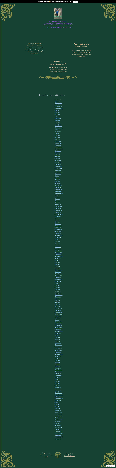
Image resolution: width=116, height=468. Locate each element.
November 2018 (58, 231)
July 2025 (57, 110)
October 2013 (58, 329)
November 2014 (58, 314)
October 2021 (58, 170)
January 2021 (58, 187)
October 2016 (58, 278)
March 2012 (58, 366)
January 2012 (58, 368)
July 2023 (57, 133)
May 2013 (57, 339)
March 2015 (58, 306)
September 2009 (59, 420)
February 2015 (58, 308)
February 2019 (58, 226)
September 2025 (59, 109)
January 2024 (58, 124)
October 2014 (58, 316)
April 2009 (57, 424)
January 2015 (58, 310)
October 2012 (58, 352)
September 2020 (59, 193)
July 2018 (57, 239)
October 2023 (58, 130)
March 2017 (58, 268)
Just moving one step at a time (81, 45)
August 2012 (58, 356)
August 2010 (58, 400)
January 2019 (58, 228)
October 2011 (58, 374)
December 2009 (58, 414)
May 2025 (57, 114)
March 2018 (58, 247)
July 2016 (57, 283)
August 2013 (58, 333)
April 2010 (57, 408)
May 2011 (57, 383)
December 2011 (58, 370)
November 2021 (58, 168)
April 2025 (57, 116)
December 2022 (58, 147)
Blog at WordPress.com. (69, 456)
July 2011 (57, 379)
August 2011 (58, 377)
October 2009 (58, 418)
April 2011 (57, 385)
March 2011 (58, 387)
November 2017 (58, 253)
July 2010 (57, 402)
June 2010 (57, 404)
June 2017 (57, 262)
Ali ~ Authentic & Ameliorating (58, 21)
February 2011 (58, 389)
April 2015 (57, 304)
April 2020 (57, 203)
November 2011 (58, 372)
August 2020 (58, 195)
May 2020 (57, 201)
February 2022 (58, 162)
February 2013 (58, 345)
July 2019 (57, 218)
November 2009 (59, 416)
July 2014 (57, 320)
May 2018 (57, 243)
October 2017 (58, 255)
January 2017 (58, 272)
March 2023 (58, 141)
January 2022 (58, 164)
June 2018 (57, 241)
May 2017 (57, 264)
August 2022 (58, 151)
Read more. (36, 54)
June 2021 (57, 178)
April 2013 (57, 341)
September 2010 (59, 399)
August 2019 (58, 216)
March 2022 (58, 160)
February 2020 (58, 206)
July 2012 (57, 358)
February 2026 (58, 103)
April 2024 (57, 122)
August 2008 (58, 439)
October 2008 (58, 435)
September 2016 (59, 279)
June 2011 (57, 381)
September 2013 (58, 331)
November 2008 (59, 433)
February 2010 (58, 412)
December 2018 (58, 229)
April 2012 (57, 364)
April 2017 (57, 266)
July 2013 (57, 335)
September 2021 (59, 172)
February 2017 (58, 270)
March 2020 (58, 205)
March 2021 (58, 183)
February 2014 (58, 322)
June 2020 (57, 199)
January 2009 (58, 429)
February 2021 (58, 185)
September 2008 (59, 437)
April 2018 (57, 245)
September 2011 (58, 375)
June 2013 (57, 337)
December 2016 (58, 274)
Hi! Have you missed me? (58, 62)
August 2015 (58, 297)
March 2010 (58, 410)
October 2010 (58, 397)
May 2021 (57, 180)
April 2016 (57, 289)
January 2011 (58, 391)
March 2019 (58, 224)
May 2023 (57, 137)
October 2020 (58, 191)
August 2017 (58, 258)
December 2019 (58, 210)
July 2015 (57, 299)
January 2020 (58, 208)
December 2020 (58, 189)
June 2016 (57, 285)
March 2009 (58, 425)
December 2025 (58, 107)
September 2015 (58, 295)
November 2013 (58, 327)
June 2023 (57, 135)
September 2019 (59, 214)
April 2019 (57, 222)
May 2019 (57, 220)
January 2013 (58, 347)
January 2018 (58, 249)
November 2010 (58, 395)
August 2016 (58, 281)
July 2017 (57, 260)
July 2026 (57, 101)
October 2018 (58, 233)
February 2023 (58, 143)
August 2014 (58, 318)
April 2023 (57, 139)
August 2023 (58, 132)
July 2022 (57, 153)
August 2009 (58, 422)
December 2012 (58, 349)
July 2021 (57, 176)
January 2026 (58, 105)
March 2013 (58, 343)
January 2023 (58, 145)
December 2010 (58, 393)
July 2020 (57, 197)
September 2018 (59, 235)
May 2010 (57, 406)
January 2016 (58, 293)
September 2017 (59, 256)
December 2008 (58, 431)
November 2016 (58, 276)
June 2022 (57, 155)
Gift (75, 1)
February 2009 (58, 427)
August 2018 (58, 237)
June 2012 (57, 360)
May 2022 (57, 157)
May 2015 (57, 303)
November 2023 (58, 128)
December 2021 (58, 166)
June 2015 (57, 301)
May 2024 (57, 120)
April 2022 (57, 158)
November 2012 (58, 350)
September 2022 (59, 149)
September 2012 (59, 354)
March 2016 (58, 291)
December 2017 (58, 251)
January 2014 (58, 324)
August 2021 (58, 174)
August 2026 (58, 99)
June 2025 (57, 112)
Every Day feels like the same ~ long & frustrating (34, 44)
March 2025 (58, 118)
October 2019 (58, 212)
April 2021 (57, 181)
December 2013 (58, 326)
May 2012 (57, 362)
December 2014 (58, 312)
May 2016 (57, 287)
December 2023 (58, 126)
